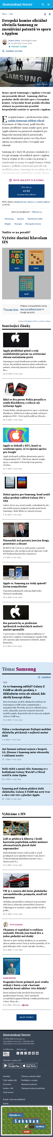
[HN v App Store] (29, 1065)
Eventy (5, 1103)
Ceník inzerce (8, 1092)
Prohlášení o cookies (29, 1080)
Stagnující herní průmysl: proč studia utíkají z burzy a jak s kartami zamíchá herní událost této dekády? (26, 985)
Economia (7, 1084)
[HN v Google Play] (11, 1065)
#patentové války (35, 219)
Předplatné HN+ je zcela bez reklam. (38, 321)
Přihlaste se (37, 212)
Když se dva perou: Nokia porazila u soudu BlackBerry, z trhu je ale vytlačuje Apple (24, 403)
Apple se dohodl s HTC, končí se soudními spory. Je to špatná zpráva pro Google (24, 449)
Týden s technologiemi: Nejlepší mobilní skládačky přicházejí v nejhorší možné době (26, 732)
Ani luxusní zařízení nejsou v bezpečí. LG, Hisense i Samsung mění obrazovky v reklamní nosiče (25, 752)
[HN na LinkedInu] (29, 1053)
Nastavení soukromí (29, 1084)
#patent (20, 219)
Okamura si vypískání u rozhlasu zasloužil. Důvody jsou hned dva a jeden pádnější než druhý (23, 933)
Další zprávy (26, 1017)
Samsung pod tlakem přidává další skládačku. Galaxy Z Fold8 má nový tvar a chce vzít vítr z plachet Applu (26, 792)
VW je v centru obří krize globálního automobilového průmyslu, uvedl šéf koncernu (25, 894)
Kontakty (6, 1076)
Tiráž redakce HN (10, 1080)
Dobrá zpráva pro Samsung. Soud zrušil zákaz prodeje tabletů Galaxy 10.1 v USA (26, 498)
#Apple (8, 224)
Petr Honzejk (16, 924)
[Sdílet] (45, 14)
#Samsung (9, 219)
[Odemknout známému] (49, 14)
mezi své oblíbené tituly (30, 309)
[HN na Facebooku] (21, 1053)
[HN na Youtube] (37, 1053)
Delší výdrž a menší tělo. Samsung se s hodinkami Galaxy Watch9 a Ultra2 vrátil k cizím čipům (25, 772)
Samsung (26, 669)
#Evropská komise (33, 224)
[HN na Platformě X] (18, 1053)
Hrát (17, 268)
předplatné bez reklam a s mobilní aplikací (32, 202)
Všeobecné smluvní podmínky (33, 1088)
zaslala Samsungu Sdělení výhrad (26, 120)
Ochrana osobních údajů (31, 1076)
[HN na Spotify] (33, 1053)
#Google (18, 224)
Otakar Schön (14, 40)
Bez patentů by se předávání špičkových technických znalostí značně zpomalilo (23, 626)
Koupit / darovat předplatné (14, 1099)
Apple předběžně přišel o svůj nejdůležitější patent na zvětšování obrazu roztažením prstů (24, 354)
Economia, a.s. (19, 1039)
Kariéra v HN (8, 1088)
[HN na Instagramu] (25, 1053)
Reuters (44, 84)
